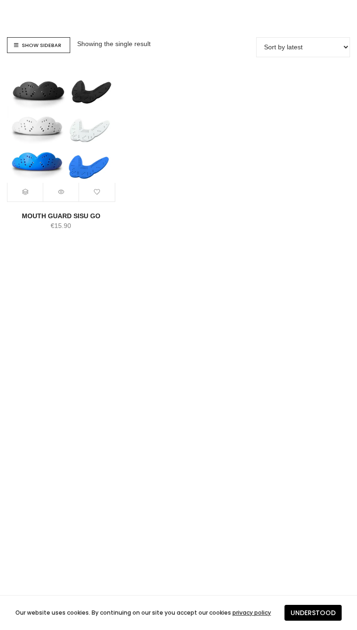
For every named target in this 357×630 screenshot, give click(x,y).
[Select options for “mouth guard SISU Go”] (25, 192)
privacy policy (251, 613)
